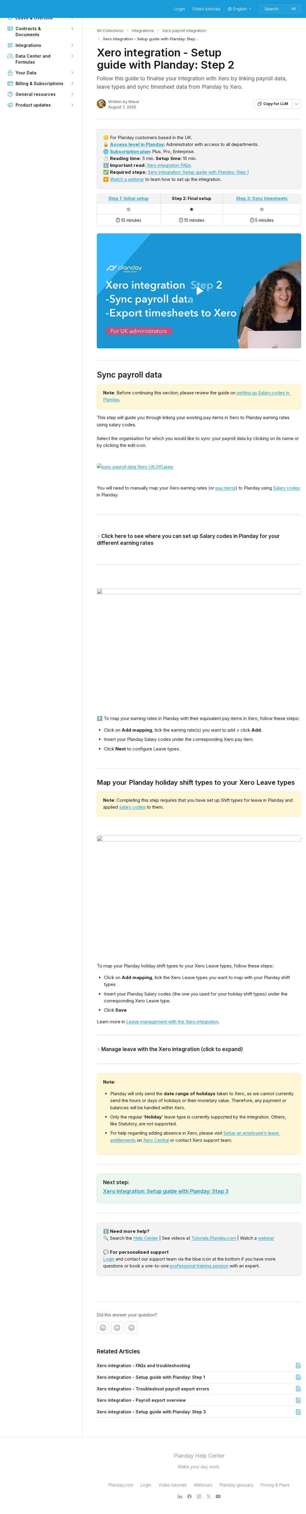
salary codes (132, 807)
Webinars (203, 1484)
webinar (266, 1238)
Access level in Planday (137, 144)
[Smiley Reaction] (131, 1328)
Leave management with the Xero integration (172, 1021)
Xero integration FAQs (169, 165)
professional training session (199, 1266)
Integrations (143, 30)
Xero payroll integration (184, 30)
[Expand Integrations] (72, 45)
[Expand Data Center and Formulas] (72, 56)
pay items (225, 488)
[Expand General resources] (72, 94)
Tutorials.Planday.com (213, 1238)
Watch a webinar (127, 179)
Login (179, 8)
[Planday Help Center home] (6, 9)
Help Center (145, 1238)
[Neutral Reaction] (117, 1328)
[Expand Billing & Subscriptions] (72, 83)
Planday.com (120, 1484)
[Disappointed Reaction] (103, 1328)
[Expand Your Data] (72, 73)
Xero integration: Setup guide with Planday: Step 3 (165, 1191)
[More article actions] (296, 104)
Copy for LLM (275, 103)
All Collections (110, 30)
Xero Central (156, 1140)
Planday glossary (236, 1484)
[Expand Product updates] (72, 105)
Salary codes (286, 488)
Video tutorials (206, 8)
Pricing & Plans (275, 1484)
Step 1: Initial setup (128, 198)
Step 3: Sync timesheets (261, 198)
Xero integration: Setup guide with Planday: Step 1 (198, 172)
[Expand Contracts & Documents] (72, 28)
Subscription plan (130, 151)
